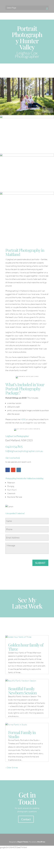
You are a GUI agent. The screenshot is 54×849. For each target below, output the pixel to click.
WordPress (41, 842)
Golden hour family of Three (25, 647)
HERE (23, 419)
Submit (40, 562)
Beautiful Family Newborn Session (22, 690)
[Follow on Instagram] (18, 470)
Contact (26, 819)
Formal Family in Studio (22, 734)
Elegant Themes (22, 842)
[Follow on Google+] (13, 470)
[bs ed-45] (27, 230)
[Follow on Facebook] (7, 470)
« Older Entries (11, 767)
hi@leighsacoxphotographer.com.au (24, 451)
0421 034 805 (13, 446)
